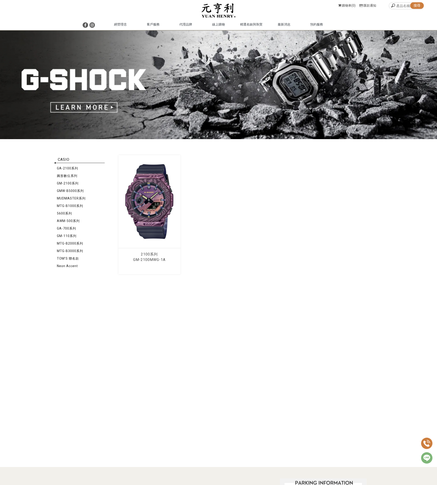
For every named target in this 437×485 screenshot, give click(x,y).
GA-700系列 (66, 228)
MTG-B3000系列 (70, 251)
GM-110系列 (66, 236)
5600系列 (64, 213)
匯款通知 (369, 5)
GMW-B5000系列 (70, 191)
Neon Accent (67, 266)
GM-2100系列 (68, 183)
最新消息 (284, 24)
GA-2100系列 (67, 168)
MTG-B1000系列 (70, 206)
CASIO (63, 159)
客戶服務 (153, 24)
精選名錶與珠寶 (251, 24)
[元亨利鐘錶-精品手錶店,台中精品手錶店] (218, 11)
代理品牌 (185, 24)
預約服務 (316, 24)
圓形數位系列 (67, 176)
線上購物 (218, 24)
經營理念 (120, 24)
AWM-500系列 (68, 221)
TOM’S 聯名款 (68, 258)
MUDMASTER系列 (71, 198)
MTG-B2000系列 (70, 243)
